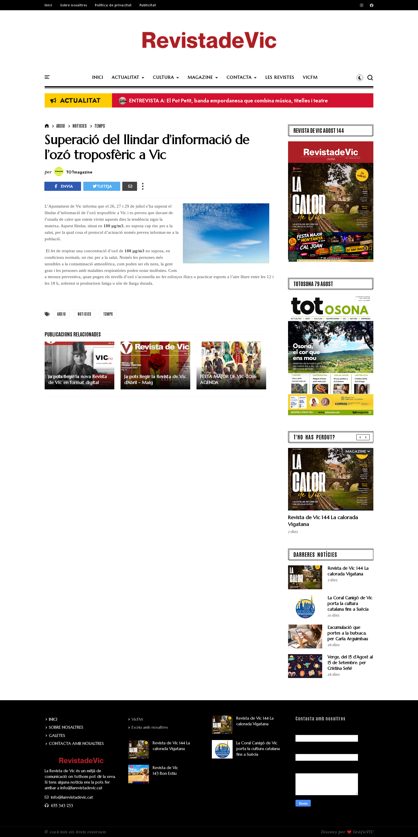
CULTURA (163, 77)
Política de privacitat (113, 5)
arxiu (60, 125)
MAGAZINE (200, 77)
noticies (80, 125)
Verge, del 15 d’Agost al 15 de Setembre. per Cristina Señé (350, 662)
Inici (48, 5)
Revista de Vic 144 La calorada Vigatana (348, 570)
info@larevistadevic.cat (71, 797)
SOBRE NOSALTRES (66, 727)
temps (99, 125)
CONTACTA (239, 77)
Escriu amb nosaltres (150, 727)
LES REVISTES (279, 77)
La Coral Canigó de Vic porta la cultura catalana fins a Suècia (350, 603)
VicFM (137, 719)
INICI (97, 77)
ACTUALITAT (125, 77)
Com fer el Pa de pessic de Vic (159, 100)
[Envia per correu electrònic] (129, 186)
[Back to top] (403, 823)
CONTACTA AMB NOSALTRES (76, 743)
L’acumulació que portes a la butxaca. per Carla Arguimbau (348, 633)
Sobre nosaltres (73, 5)
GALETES (57, 735)
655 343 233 (61, 805)
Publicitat (148, 5)
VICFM (310, 77)
